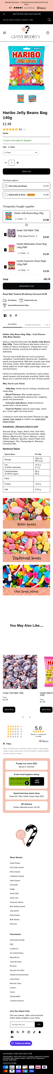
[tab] (12, 325)
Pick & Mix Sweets (17, 867)
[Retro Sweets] (26, 513)
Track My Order (16, 962)
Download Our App (17, 940)
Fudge (12, 889)
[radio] (6, 185)
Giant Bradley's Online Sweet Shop (15, 1053)
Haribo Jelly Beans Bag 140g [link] (28, 213)
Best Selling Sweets (17, 906)
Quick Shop (9, 710)
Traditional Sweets (17, 876)
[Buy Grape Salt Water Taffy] (20, 672)
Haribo (5, 133)
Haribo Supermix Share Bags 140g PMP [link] (31, 263)
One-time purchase (18, 186)
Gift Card (13, 924)
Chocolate (14, 885)
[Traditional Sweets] (26, 546)
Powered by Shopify (10, 1063)
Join (39, 1024)
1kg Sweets (14, 911)
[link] (8, 217)
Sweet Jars (14, 898)
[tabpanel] (26, 411)
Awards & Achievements (19, 975)
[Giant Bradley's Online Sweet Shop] (25, 33)
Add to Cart (26, 171)
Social (12, 992)
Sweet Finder (15, 863)
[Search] (49, 20)
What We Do (15, 957)
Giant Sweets (15, 881)
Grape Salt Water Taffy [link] (28, 230)
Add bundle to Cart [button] (26, 286)
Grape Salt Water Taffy (13, 693)
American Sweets (16, 902)
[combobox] (24, 20)
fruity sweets (15, 419)
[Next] (48, 68)
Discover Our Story (17, 970)
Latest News (14, 979)
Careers (13, 988)
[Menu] (4, 32)
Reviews (13, 966)
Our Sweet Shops (16, 953)
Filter (8, 744)
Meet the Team (15, 983)
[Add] (18, 163)
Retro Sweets (15, 872)
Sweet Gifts (14, 894)
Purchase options (10, 180)
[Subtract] (6, 163)
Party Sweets (15, 915)
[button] (26, 8)
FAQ (11, 944)
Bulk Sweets (14, 920)
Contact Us (14, 949)
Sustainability (15, 996)
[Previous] (5, 68)
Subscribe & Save (21, 195)
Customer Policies (17, 1001)
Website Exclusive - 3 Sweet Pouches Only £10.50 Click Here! (26, 3)
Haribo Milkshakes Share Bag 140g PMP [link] (32, 246)
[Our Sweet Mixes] (26, 580)
